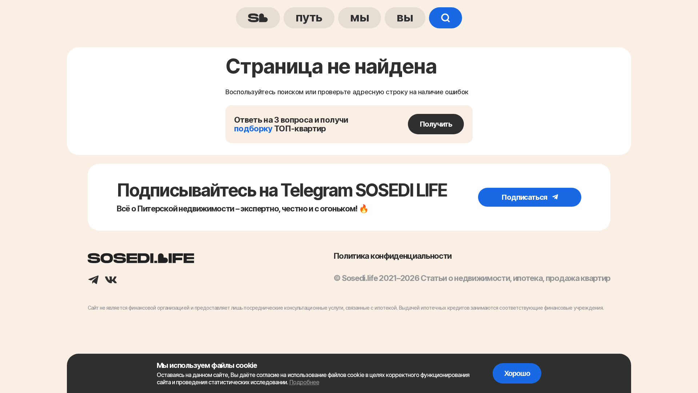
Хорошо (517, 373)
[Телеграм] (93, 280)
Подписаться (525, 197)
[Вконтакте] (111, 280)
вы (405, 17)
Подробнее (304, 382)
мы (359, 17)
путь (309, 17)
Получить (436, 124)
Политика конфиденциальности (392, 256)
